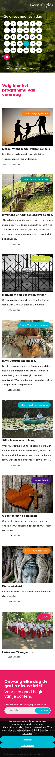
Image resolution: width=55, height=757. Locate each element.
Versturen (43, 710)
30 (39, 50)
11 (32, 30)
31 (7, 57)
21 (19, 43)
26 (13, 50)
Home (6, 68)
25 (7, 50)
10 (26, 30)
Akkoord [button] (27, 739)
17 (32, 37)
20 (13, 43)
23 (32, 43)
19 (7, 43)
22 (26, 43)
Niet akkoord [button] (27, 745)
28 (26, 50)
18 (39, 37)
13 (7, 37)
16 (26, 37)
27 (19, 50)
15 (19, 37)
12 (39, 30)
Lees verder (14, 164)
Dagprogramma (20, 68)
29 (32, 50)
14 (13, 37)
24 (39, 43)
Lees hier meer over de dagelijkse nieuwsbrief (25, 704)
